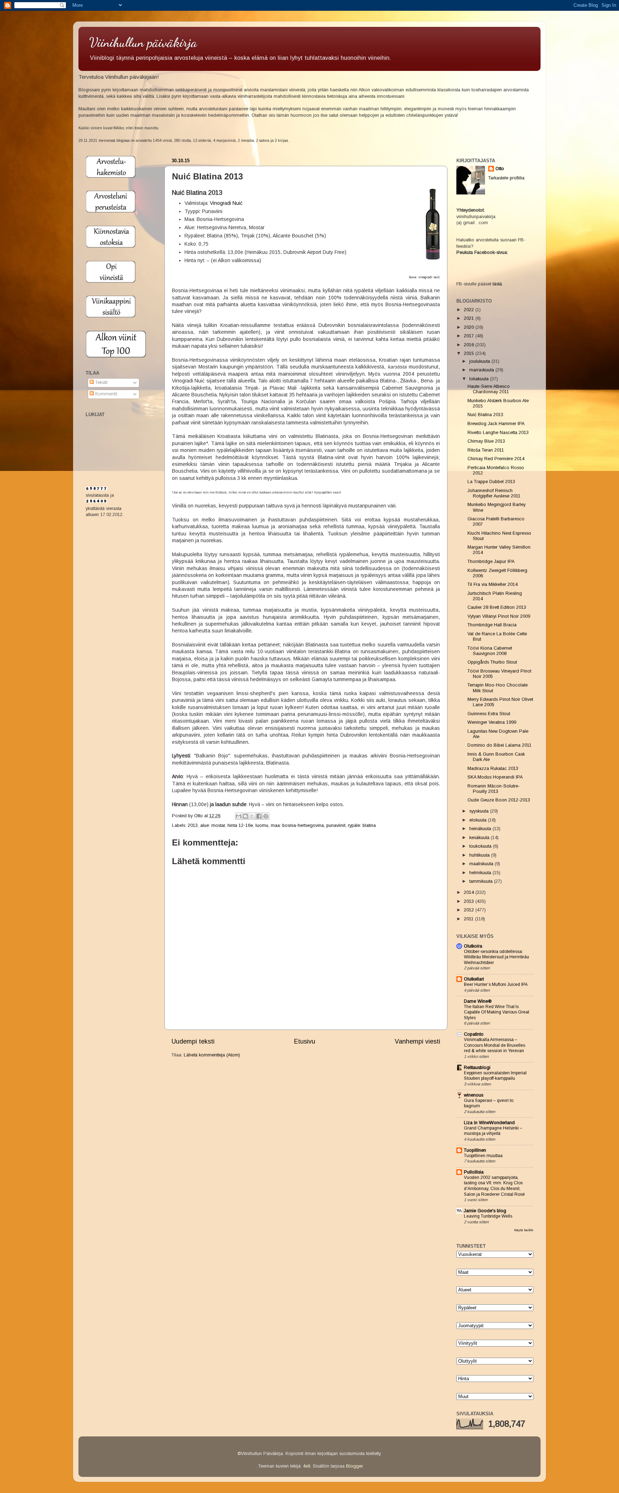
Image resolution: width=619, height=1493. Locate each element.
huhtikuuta (480, 855)
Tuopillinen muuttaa (483, 1155)
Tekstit (100, 382)
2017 (469, 335)
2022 (469, 309)
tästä (497, 283)
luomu (261, 825)
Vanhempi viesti (417, 1041)
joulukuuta (480, 361)
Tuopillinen (475, 1150)
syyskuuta (479, 811)
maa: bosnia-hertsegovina (297, 825)
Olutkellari (474, 979)
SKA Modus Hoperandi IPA (495, 777)
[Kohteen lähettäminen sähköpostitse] (238, 816)
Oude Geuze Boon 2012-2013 (498, 800)
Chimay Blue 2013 (486, 441)
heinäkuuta (481, 828)
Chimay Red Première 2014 (495, 458)
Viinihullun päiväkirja (143, 42)
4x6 (306, 1466)
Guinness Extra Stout (488, 713)
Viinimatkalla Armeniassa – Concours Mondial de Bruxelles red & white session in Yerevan (494, 1045)
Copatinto (474, 1034)
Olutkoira (473, 946)
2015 (469, 353)
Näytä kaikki (523, 1230)
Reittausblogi (477, 1067)
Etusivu (304, 1041)
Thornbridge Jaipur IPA (490, 561)
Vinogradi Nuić (226, 203)
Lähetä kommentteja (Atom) (212, 1055)
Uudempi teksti (193, 1041)
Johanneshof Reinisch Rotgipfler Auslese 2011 (493, 493)
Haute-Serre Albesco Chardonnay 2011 (488, 389)
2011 (469, 918)
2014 (469, 892)
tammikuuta (481, 881)
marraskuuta (482, 369)
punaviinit (335, 825)
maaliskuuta (482, 863)
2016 (469, 344)
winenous (473, 1095)
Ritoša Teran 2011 (485, 450)
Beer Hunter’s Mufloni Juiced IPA (496, 984)
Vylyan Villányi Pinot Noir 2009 (498, 616)
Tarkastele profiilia (506, 177)
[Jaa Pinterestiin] (265, 816)
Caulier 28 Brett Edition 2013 (496, 607)
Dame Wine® (477, 1001)
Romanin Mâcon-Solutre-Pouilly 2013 (493, 789)
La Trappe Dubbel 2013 (491, 481)
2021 (469, 318)
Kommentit (105, 393)
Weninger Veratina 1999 (491, 722)
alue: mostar (212, 825)
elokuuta (478, 820)
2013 (193, 825)
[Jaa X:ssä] (252, 816)
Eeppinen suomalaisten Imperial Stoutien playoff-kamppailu (495, 1075)
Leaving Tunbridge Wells (488, 1216)
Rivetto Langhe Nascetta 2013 (498, 432)
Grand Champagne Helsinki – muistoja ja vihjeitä (493, 1131)
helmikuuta (481, 872)
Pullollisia (474, 1172)
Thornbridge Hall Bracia (492, 624)
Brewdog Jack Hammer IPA (495, 423)
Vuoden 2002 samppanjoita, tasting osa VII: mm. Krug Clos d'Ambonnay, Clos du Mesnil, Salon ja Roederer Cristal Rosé (494, 1186)
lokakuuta (479, 378)
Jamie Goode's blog (485, 1210)
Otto (199, 815)
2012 (469, 909)
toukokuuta (481, 846)
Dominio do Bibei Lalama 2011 (499, 745)
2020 (469, 327)
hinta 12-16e (240, 825)
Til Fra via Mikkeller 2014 (492, 584)
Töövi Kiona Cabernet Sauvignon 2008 (489, 651)
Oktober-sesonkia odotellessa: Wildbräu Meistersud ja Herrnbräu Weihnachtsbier (496, 957)
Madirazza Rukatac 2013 (492, 768)
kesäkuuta (480, 837)
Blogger (354, 1466)
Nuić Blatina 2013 (485, 414)
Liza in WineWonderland (489, 1122)
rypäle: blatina (362, 825)
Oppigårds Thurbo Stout (492, 662)
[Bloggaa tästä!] (245, 816)
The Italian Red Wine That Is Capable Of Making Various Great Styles (496, 1012)
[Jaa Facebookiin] (259, 816)
